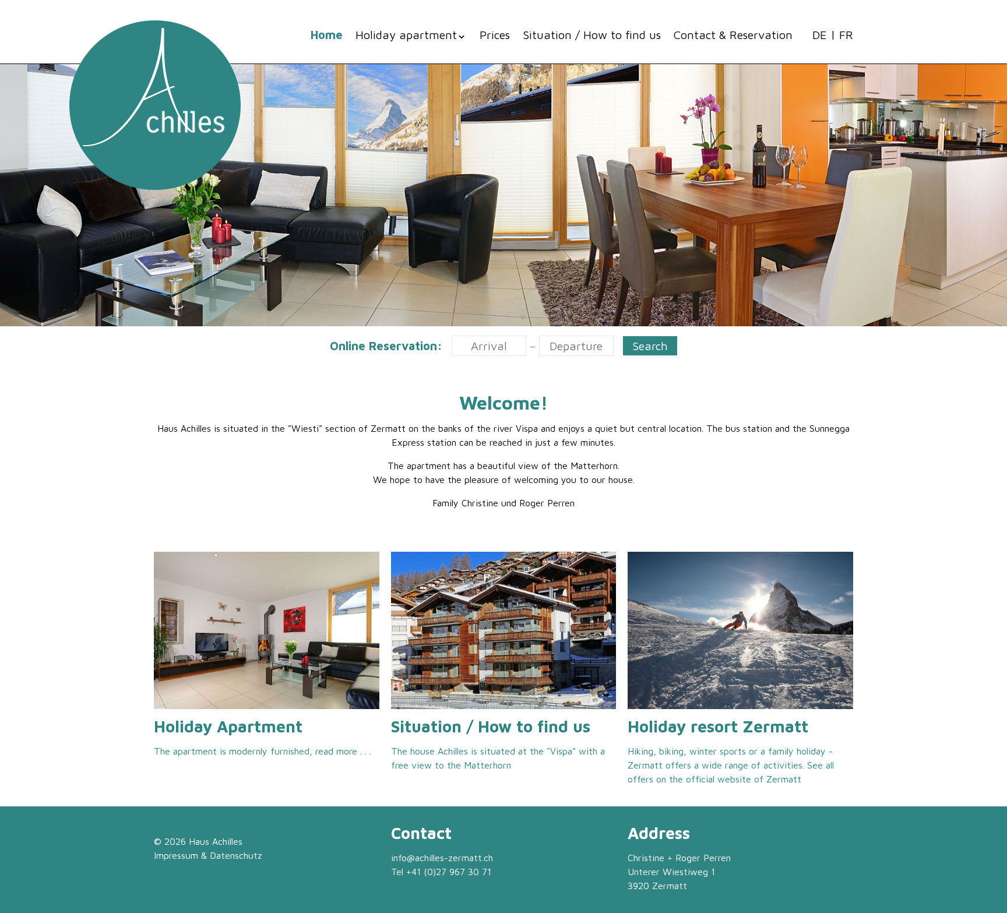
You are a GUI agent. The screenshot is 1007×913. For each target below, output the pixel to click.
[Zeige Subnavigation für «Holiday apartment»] (461, 36)
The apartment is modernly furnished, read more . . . (262, 751)
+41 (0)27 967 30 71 (448, 871)
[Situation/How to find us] (504, 631)
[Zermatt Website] (740, 631)
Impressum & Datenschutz (208, 855)
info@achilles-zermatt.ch (442, 857)
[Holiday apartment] (266, 631)
